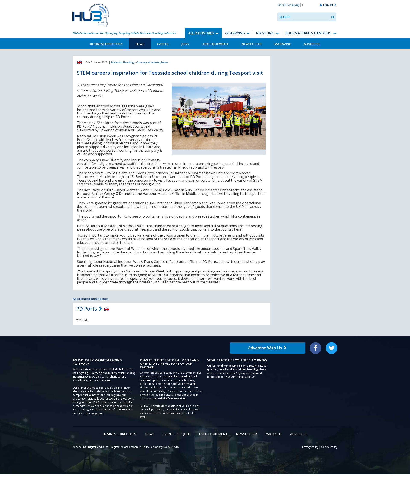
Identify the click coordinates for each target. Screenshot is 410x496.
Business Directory (106, 44)
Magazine (282, 44)
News (139, 44)
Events (162, 44)
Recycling (265, 33)
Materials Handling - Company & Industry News (139, 62)
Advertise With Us (265, 347)
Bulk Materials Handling (308, 33)
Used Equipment (215, 44)
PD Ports (86, 308)
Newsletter (252, 44)
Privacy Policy (310, 447)
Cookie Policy (329, 447)
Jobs (185, 44)
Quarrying (235, 33)
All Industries (201, 33)
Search (285, 17)
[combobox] (311, 17)
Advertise (312, 44)
